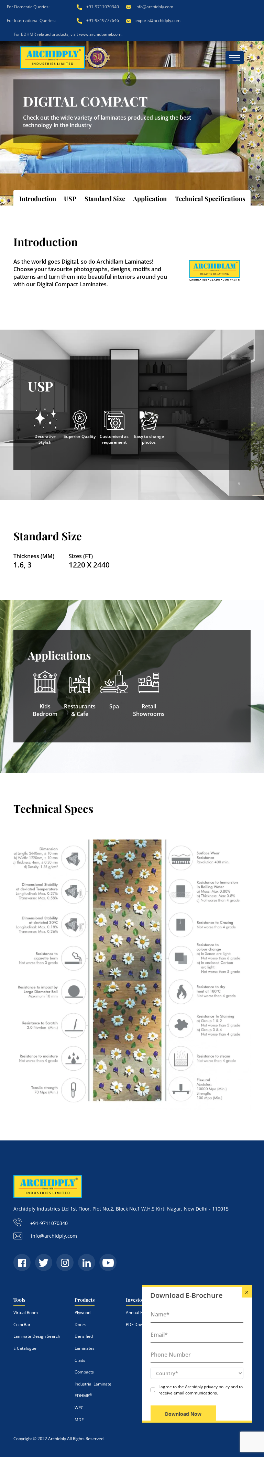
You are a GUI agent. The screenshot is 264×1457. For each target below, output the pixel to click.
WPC (79, 1408)
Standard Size (105, 198)
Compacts (84, 1372)
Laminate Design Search (36, 1336)
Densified (84, 1336)
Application (150, 198)
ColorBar (22, 1324)
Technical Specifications (210, 198)
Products (85, 1299)
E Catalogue (24, 1348)
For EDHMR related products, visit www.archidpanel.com (67, 34)
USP (70, 198)
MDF (79, 1420)
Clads (80, 1360)
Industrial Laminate (93, 1384)
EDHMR (83, 1396)
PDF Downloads (141, 1324)
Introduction (37, 198)
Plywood (82, 1312)
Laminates (85, 1348)
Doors (80, 1324)
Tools (19, 1299)
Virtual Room (25, 1312)
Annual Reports (140, 1312)
